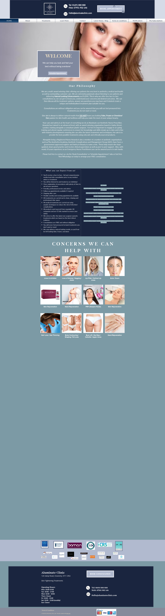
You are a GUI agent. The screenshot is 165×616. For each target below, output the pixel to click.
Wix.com (68, 613)
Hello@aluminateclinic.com (80, 13)
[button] (123, 11)
